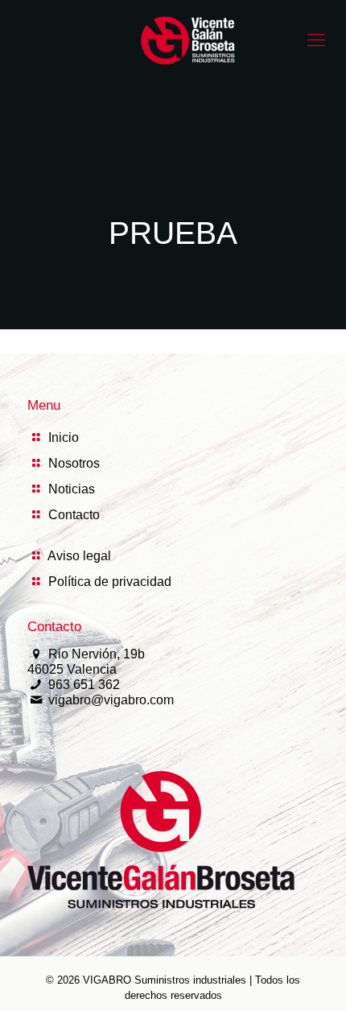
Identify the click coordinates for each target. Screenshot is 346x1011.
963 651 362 (84, 684)
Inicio (63, 437)
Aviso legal (79, 556)
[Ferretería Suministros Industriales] (189, 40)
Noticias (71, 489)
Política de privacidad (109, 581)
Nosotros (74, 463)
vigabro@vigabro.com (111, 700)
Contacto (74, 515)
